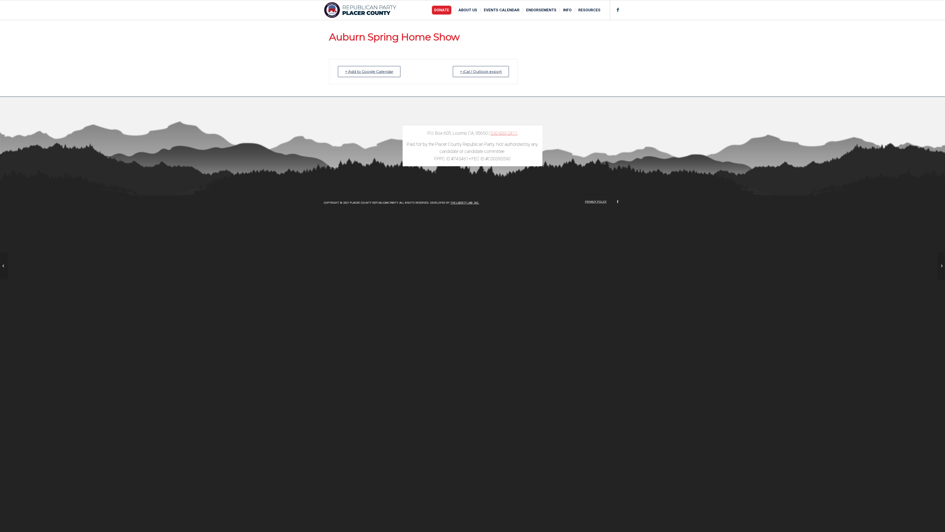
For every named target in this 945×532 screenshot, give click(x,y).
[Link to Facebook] (617, 10)
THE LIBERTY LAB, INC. (464, 202)
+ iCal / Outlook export (481, 71)
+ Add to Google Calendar (369, 71)
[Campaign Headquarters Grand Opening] (4, 266)
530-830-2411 (504, 133)
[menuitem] (443, 10)
